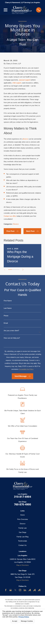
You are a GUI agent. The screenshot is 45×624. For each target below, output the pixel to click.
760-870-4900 (22, 504)
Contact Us (22, 545)
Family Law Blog (22, 537)
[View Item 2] (14, 269)
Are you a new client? (11, 330)
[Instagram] (20, 590)
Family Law (22, 528)
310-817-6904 (22, 496)
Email (6, 323)
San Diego (22, 532)
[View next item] (23, 270)
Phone (6, 315)
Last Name (8, 308)
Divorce (16, 224)
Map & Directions (22, 565)
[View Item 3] (17, 269)
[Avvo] (30, 590)
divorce (25, 139)
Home (22, 515)
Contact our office (10, 216)
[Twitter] (15, 590)
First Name (8, 300)
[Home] (22, 10)
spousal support (24, 80)
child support (16, 83)
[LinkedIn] (25, 590)
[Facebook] (6, 590)
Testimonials (22, 541)
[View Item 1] (10, 269)
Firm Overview (22, 519)
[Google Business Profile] (10, 590)
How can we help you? (12, 338)
